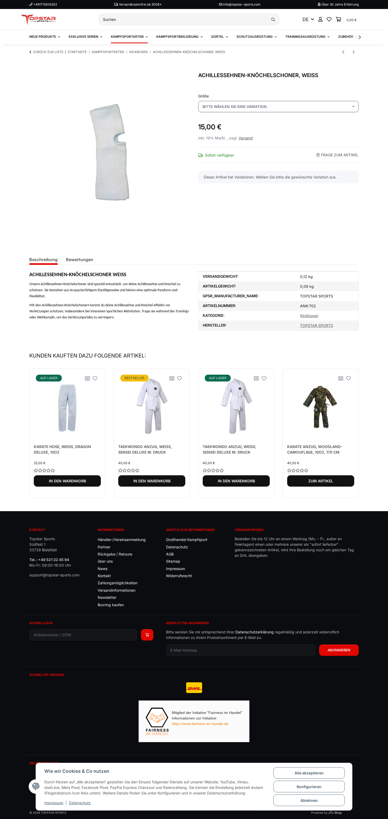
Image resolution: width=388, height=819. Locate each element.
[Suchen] (273, 19)
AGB (170, 554)
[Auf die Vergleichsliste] (87, 378)
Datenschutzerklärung (254, 632)
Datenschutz (80, 803)
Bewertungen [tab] (79, 259)
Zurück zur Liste (48, 52)
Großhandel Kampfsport (186, 539)
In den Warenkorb (67, 481)
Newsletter (107, 597)
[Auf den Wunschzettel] (95, 378)
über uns (105, 561)
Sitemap (173, 561)
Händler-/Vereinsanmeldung (122, 539)
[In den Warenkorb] (33, 69)
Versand (246, 138)
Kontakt (104, 575)
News (102, 568)
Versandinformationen (116, 590)
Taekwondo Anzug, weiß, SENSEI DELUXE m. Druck (145, 449)
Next (350, 433)
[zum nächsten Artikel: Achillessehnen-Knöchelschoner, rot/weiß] (353, 52)
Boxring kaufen (111, 605)
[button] (320, 19)
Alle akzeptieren (309, 773)
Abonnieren (339, 650)
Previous (38, 433)
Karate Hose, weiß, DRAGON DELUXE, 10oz (62, 449)
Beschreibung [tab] (43, 259)
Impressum (53, 803)
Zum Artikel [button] (320, 481)
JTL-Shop (335, 813)
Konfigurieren (309, 786)
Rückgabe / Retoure (115, 554)
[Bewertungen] (67, 470)
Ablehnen (309, 800)
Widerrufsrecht (179, 575)
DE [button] (305, 19)
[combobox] (278, 106)
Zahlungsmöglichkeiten (118, 583)
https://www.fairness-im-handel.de (200, 724)
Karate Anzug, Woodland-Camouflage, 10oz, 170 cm (314, 449)
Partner (104, 547)
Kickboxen (309, 315)
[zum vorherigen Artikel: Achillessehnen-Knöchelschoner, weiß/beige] (343, 52)
